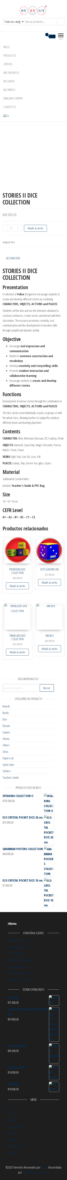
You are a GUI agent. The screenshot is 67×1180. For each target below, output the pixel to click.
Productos (9, 55)
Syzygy (44, 1167)
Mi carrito (9, 90)
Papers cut (8, 758)
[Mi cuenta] (40, 36)
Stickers (7, 771)
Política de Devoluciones (20, 960)
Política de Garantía (17, 966)
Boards (6, 706)
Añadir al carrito (35, 228)
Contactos (9, 107)
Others (6, 745)
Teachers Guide (11, 777)
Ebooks (6, 726)
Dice (13, 242)
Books (6, 713)
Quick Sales (8, 765)
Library (6, 739)
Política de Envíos (16, 953)
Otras (5, 752)
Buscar (46, 688)
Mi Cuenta (8, 81)
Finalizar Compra (13, 98)
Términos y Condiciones (20, 979)
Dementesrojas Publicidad (35, 1172)
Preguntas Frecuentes (19, 940)
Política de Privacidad (18, 973)
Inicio (6, 47)
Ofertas (8, 64)
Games (6, 732)
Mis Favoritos (11, 73)
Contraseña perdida (18, 947)
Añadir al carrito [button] (17, 586)
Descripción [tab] (13, 258)
